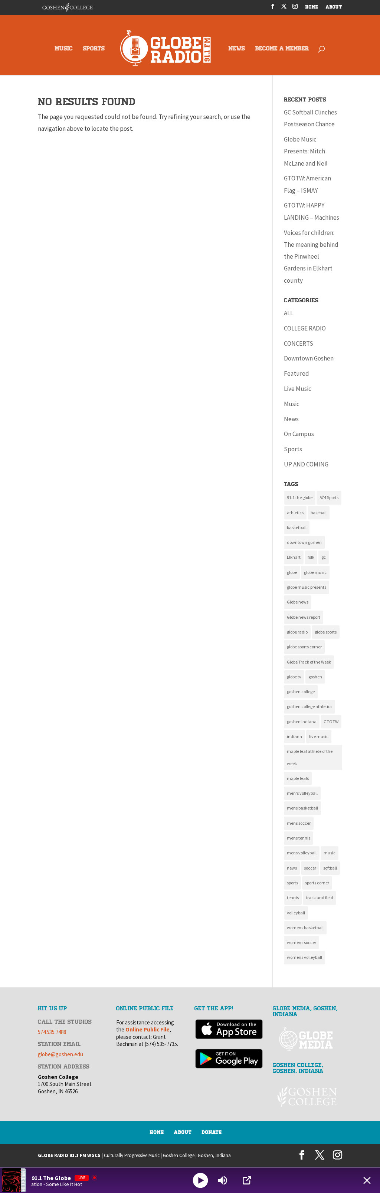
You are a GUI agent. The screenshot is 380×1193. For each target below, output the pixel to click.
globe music (315, 572)
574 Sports (329, 497)
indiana (294, 736)
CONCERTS (298, 343)
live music (318, 736)
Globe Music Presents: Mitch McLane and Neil (306, 151)
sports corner (317, 882)
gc (323, 557)
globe (292, 572)
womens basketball (305, 927)
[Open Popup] (246, 1180)
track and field (319, 897)
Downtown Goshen (309, 358)
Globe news (297, 602)
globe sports (326, 632)
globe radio (297, 632)
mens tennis (298, 838)
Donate (212, 1132)
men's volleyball (302, 793)
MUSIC (64, 49)
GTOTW (331, 721)
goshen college (301, 691)
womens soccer (301, 942)
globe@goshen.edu (60, 1054)
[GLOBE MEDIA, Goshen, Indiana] (307, 1039)
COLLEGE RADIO (305, 328)
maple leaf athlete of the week (309, 757)
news (292, 868)
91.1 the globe (299, 497)
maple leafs (298, 778)
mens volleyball (302, 852)
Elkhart (294, 557)
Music (291, 404)
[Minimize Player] (367, 1180)
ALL (288, 313)
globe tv (294, 676)
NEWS (237, 49)
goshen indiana (302, 721)
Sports (293, 449)
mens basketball (302, 808)
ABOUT (334, 7)
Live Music (297, 389)
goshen (315, 676)
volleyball (296, 912)
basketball (297, 527)
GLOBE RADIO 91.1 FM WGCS (69, 1155)
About (183, 1132)
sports (292, 882)
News (291, 419)
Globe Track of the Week (309, 662)
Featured (296, 373)
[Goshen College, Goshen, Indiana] (307, 1096)
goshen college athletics (309, 706)
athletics (295, 512)
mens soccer (299, 823)
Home (157, 1132)
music (329, 852)
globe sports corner (304, 646)
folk (311, 557)
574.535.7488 (52, 1032)
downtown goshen (304, 542)
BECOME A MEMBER (282, 49)
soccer (310, 868)
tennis (293, 897)
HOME (311, 7)
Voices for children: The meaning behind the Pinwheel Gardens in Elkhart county (311, 257)
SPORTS (94, 49)
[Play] (200, 1180)
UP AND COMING (306, 464)
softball (330, 868)
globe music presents (306, 587)
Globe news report (303, 617)
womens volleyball (304, 957)
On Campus (299, 434)
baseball (319, 512)
